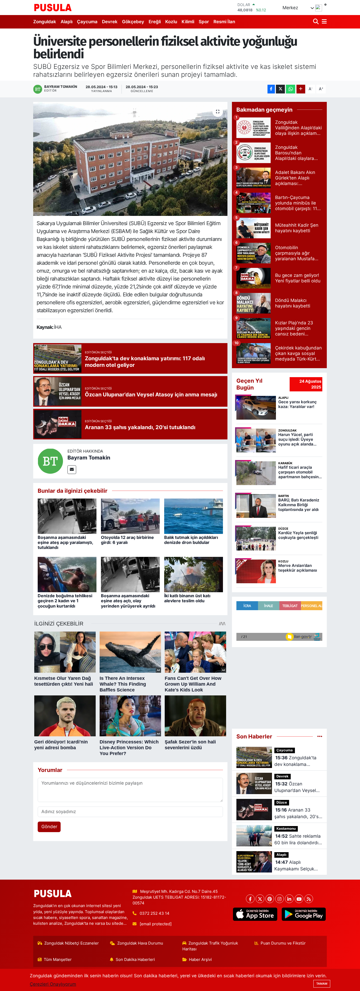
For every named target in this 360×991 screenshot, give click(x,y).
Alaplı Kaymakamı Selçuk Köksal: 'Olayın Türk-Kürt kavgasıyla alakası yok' (295, 866)
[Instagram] (279, 898)
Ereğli (155, 21)
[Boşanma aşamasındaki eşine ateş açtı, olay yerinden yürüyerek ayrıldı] (130, 574)
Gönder (49, 826)
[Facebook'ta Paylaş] (271, 89)
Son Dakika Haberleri (135, 959)
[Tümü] (319, 736)
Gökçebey (133, 21)
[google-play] (303, 914)
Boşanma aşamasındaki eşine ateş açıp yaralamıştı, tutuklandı (65, 542)
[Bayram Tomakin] (50, 460)
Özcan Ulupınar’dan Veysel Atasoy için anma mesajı (295, 787)
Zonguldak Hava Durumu (140, 943)
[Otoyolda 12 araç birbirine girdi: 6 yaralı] (130, 516)
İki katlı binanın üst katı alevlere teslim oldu (187, 598)
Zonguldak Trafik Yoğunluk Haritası (210, 946)
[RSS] (308, 898)
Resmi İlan (224, 21)
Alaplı (66, 21)
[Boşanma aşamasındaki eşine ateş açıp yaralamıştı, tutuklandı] (67, 516)
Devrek (110, 21)
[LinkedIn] (289, 898)
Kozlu (171, 21)
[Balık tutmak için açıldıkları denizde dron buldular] (193, 516)
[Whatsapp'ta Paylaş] (290, 89)
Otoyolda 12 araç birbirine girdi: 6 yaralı (127, 540)
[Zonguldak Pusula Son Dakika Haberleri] (53, 7)
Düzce (281, 802)
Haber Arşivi (200, 959)
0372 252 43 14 (154, 913)
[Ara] (316, 21)
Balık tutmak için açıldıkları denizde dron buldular (191, 540)
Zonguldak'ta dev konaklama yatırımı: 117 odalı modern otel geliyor (295, 761)
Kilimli (188, 21)
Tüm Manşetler (58, 959)
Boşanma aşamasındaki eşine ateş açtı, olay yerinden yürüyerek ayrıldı (128, 600)
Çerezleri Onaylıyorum (53, 984)
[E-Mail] (71, 469)
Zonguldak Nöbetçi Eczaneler (71, 943)
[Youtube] (299, 898)
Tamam (321, 983)
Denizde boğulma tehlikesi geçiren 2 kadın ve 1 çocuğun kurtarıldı (65, 600)
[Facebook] (250, 898)
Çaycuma (87, 21)
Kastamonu (286, 829)
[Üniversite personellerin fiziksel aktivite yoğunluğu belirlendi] (130, 159)
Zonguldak (44, 21)
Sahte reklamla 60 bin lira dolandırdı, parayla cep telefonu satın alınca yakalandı (297, 839)
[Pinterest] (269, 898)
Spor (204, 21)
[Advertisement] (279, 686)
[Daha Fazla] (300, 89)
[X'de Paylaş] (280, 89)
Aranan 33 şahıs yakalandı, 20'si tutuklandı (297, 813)
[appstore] (255, 914)
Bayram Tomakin (88, 457)
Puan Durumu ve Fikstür (283, 943)
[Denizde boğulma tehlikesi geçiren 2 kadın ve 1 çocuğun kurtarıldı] (67, 574)
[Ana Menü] (323, 21)
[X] (260, 898)
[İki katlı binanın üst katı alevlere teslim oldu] (193, 574)
